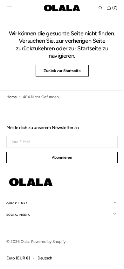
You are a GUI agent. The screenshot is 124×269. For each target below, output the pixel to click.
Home (11, 97)
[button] (10, 8)
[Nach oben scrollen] (110, 259)
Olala (25, 241)
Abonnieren (60, 157)
